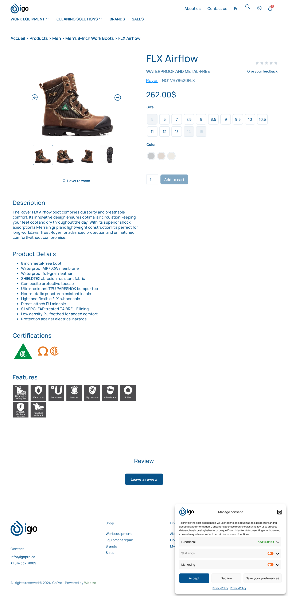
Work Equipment (28, 18)
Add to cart (174, 179)
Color (151, 144)
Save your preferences (262, 578)
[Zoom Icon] (76, 98)
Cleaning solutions (77, 18)
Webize (90, 582)
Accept (194, 578)
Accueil (18, 38)
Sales (138, 18)
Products (39, 38)
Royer (152, 80)
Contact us (217, 8)
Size (150, 107)
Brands (117, 18)
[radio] (152, 119)
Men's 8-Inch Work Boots (89, 38)
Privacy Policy (220, 588)
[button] (279, 512)
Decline (226, 578)
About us (192, 8)
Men (56, 38)
